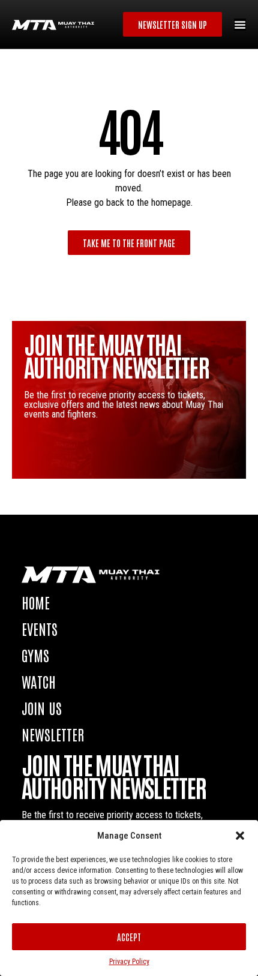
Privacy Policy (129, 961)
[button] (240, 836)
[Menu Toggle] (240, 25)
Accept (129, 936)
